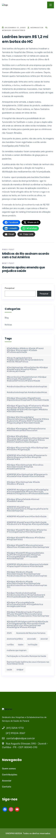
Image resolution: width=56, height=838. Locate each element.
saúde (9, 670)
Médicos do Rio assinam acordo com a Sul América (25, 255)
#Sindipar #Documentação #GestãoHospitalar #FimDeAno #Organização (27, 449)
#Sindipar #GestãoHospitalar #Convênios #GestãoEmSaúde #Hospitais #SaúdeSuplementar (25, 467)
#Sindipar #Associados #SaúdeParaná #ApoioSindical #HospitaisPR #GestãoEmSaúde (28, 399)
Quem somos (9, 768)
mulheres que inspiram (17, 650)
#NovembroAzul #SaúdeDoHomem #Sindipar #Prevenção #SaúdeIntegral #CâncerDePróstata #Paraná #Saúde (26, 379)
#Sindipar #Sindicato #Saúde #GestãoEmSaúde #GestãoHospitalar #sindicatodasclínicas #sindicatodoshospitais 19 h (27, 584)
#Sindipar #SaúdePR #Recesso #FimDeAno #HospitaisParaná (26, 539)
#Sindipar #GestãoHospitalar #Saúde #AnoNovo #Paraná (23, 483)
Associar (6, 780)
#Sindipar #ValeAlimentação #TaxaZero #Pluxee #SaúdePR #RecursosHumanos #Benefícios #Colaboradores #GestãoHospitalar (28, 614)
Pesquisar (10, 288)
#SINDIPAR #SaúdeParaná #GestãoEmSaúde (26, 516)
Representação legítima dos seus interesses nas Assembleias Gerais (28, 663)
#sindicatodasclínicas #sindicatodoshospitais (27, 386)
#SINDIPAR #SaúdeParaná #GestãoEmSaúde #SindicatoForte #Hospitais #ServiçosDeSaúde (28, 523)
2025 (9, 633)
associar (44, 639)
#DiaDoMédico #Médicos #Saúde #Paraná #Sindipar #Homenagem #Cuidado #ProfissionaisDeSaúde (25, 350)
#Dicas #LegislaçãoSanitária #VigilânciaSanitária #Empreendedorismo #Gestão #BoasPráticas (25, 360)
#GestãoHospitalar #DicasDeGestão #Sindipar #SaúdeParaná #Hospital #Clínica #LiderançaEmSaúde (27, 369)
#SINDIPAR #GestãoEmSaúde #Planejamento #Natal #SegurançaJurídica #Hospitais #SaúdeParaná (27, 457)
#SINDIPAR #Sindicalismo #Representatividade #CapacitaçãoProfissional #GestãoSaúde (27, 565)
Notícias (8, 325)
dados (20, 645)
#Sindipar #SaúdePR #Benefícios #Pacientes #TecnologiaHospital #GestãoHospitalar (27, 531)
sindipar (20, 670)
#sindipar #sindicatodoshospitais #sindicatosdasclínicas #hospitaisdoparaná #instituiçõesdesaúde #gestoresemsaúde (26, 595)
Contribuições (9, 774)
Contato (6, 786)
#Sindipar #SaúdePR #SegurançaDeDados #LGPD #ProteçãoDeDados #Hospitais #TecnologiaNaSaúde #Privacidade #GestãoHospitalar (25, 556)
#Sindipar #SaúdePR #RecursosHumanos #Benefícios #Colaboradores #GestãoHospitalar (28, 546)
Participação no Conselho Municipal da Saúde (26, 656)
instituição (32, 645)
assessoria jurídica (15, 639)
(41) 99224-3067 (15, 733)
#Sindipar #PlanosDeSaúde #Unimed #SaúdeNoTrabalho (23, 500)
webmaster (36, 27)
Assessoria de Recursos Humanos (30, 633)
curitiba (10, 645)
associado (31, 639)
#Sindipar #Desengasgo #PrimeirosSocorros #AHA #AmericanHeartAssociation (26, 430)
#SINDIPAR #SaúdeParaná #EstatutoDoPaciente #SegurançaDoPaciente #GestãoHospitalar (27, 509)
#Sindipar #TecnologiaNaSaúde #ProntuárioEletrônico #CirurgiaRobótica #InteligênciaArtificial (25, 604)
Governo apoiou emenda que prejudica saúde (23, 269)
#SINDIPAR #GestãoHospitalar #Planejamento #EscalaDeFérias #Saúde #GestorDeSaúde (27, 475)
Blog (7, 318)
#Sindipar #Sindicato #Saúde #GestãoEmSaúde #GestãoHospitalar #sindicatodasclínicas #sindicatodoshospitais (27, 574)
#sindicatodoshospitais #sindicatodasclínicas (27, 392)
